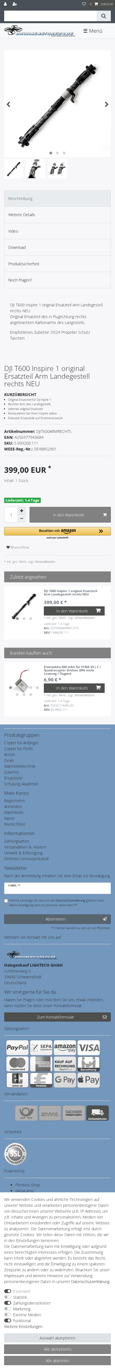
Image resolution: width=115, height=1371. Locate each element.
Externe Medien (27, 1314)
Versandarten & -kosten (25, 847)
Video (13, 231)
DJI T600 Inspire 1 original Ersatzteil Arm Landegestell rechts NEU (70, 592)
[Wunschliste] (84, 4)
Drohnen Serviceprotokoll (26, 858)
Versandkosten (44, 561)
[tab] (57, 198)
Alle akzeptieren (57, 1349)
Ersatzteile (13, 778)
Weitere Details (21, 214)
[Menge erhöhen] (21, 511)
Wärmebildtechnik (19, 766)
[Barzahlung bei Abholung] (88, 1064)
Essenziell (21, 1291)
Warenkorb (13, 812)
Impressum (14, 1275)
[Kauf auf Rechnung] (65, 1064)
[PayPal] (17, 1047)
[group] (24, 606)
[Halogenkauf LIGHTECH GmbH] (32, 954)
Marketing (21, 1309)
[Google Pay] (65, 1080)
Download (17, 247)
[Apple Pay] (88, 1080)
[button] (57, 533)
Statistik (20, 1297)
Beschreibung (20, 198)
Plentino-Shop (27, 1185)
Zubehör (11, 772)
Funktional (22, 1320)
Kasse (9, 818)
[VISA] (88, 1047)
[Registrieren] (15, 4)
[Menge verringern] (21, 519)
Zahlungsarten (16, 841)
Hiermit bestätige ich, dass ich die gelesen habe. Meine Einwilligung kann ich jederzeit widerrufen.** (57, 902)
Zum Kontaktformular (55, 1017)
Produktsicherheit (23, 263)
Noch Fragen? (20, 280)
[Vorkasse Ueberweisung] (41, 1080)
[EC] (17, 1080)
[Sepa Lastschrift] (41, 1047)
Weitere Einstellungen (23, 1326)
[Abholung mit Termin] (97, 1113)
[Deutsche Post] (26, 1113)
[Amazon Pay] (65, 1047)
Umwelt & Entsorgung (23, 852)
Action (9, 754)
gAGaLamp (24, 1190)
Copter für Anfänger (21, 742)
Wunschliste (19, 547)
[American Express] (41, 1064)
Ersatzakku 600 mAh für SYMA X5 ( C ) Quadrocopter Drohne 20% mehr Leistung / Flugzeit (72, 670)
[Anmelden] (6, 4)
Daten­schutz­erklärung (90, 1281)
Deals (9, 760)
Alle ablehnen (57, 1360)
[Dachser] (74, 1113)
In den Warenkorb (68, 515)
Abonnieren (55, 919)
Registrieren (14, 800)
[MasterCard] (17, 1064)
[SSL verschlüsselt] (15, 1154)
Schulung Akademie (21, 783)
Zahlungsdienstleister (32, 1303)
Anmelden (13, 806)
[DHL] (50, 1113)
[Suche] (104, 16)
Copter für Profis (18, 748)
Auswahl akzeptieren (57, 1338)
